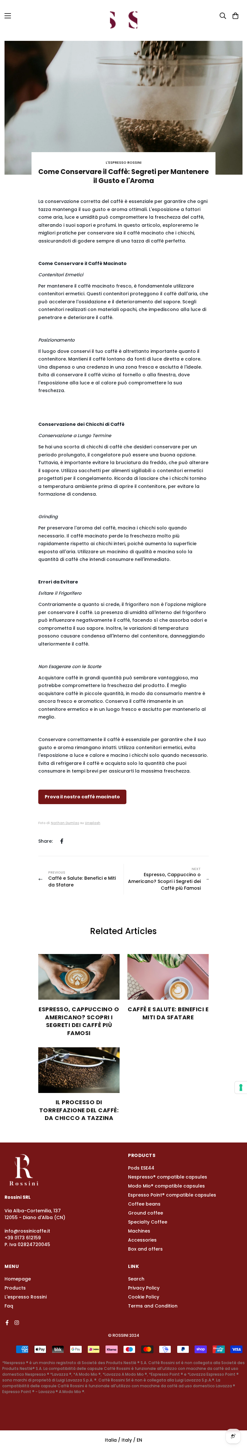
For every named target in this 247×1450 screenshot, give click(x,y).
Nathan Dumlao (65, 823)
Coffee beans (144, 1204)
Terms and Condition (153, 1306)
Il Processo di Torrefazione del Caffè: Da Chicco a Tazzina (79, 1110)
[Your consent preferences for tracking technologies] (241, 1087)
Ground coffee (145, 1213)
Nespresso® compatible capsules (167, 1177)
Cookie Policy (143, 1297)
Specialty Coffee (147, 1222)
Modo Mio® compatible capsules (166, 1186)
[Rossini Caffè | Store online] (123, 15)
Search (136, 1279)
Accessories (142, 1240)
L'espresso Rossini (26, 1297)
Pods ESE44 (141, 1168)
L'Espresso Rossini (124, 163)
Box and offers (145, 1249)
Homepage (18, 1279)
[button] (235, 16)
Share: (45, 841)
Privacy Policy (144, 1288)
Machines (139, 1231)
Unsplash (92, 823)
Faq (9, 1306)
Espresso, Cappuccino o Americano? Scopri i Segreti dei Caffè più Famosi (79, 1021)
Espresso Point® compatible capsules (172, 1195)
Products (15, 1288)
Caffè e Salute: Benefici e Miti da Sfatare (168, 1013)
